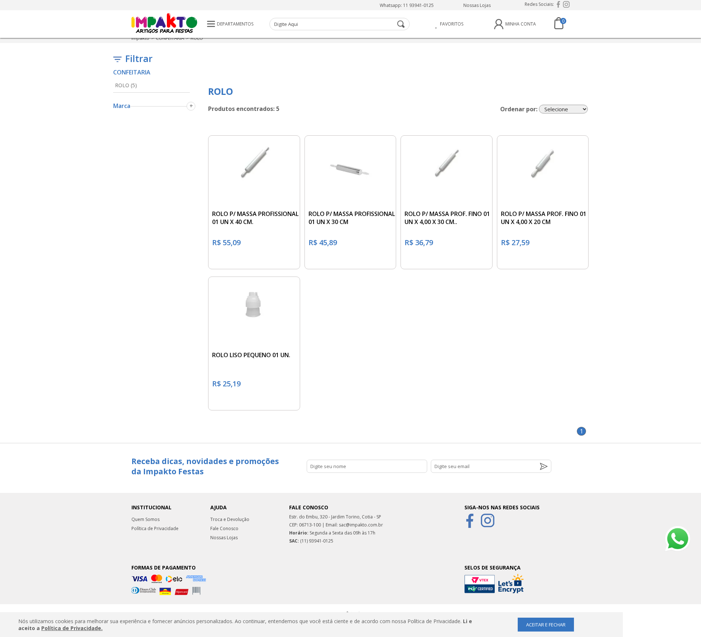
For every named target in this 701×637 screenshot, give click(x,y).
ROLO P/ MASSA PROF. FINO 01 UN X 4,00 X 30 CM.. (447, 218)
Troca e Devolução (229, 519)
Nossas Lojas (477, 5)
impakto (140, 38)
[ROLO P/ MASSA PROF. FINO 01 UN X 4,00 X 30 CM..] (446, 161)
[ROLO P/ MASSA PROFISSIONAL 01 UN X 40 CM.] (254, 161)
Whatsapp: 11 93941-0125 (407, 5)
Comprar (254, 260)
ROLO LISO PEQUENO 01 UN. (251, 355)
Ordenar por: (518, 109)
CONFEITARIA (170, 38)
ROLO (197, 38)
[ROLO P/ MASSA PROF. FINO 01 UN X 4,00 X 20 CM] (543, 161)
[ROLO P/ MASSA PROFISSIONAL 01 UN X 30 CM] (350, 161)
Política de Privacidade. (72, 628)
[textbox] (339, 24)
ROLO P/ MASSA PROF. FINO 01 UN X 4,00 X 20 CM (543, 218)
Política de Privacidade (155, 528)
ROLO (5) (126, 85)
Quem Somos (145, 519)
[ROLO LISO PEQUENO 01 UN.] (254, 302)
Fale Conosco (224, 528)
